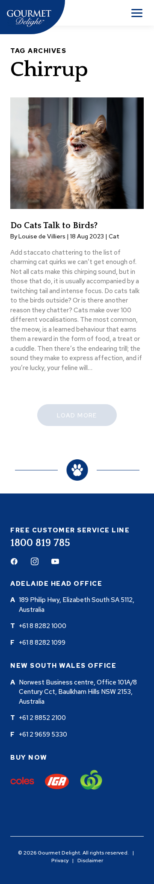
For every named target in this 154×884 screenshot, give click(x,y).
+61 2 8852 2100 (42, 718)
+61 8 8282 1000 (42, 626)
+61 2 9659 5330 (43, 734)
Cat (114, 236)
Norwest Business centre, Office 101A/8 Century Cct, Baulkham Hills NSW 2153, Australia (78, 692)
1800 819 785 (40, 543)
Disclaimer (90, 860)
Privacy (59, 860)
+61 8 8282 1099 (42, 642)
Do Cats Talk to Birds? (54, 225)
